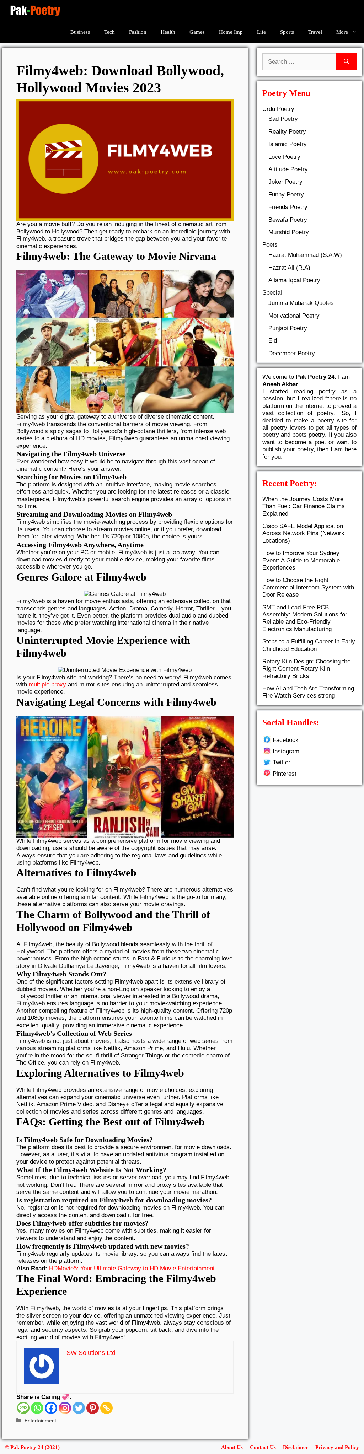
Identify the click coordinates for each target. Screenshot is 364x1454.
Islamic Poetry (287, 144)
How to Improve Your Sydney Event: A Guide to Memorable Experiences (301, 560)
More (342, 32)
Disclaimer (295, 1447)
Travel (315, 32)
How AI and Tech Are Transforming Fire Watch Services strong (308, 692)
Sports (287, 32)
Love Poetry (284, 157)
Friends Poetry (287, 207)
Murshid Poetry (288, 232)
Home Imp (231, 32)
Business (80, 32)
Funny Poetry (286, 194)
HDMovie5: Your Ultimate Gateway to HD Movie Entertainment (132, 1268)
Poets (270, 244)
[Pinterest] (92, 1408)
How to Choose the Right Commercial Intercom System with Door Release (308, 587)
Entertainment (40, 1420)
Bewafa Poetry (287, 219)
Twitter (281, 762)
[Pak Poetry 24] (35, 10)
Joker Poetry (285, 181)
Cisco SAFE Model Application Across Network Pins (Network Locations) (303, 533)
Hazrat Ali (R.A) (289, 267)
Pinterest (284, 773)
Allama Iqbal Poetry (294, 280)
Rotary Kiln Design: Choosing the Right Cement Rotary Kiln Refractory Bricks (306, 668)
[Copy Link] (106, 1408)
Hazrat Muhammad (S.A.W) (305, 255)
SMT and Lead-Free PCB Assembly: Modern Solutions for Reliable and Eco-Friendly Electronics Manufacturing (304, 618)
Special (272, 292)
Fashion (137, 32)
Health (168, 32)
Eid (272, 340)
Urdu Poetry (278, 109)
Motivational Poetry (294, 315)
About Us (232, 1447)
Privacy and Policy (337, 1447)
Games (197, 32)
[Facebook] (51, 1408)
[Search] (346, 61)
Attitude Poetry (288, 169)
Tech (109, 32)
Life (261, 32)
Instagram (286, 751)
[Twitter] (79, 1408)
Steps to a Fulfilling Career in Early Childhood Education (308, 645)
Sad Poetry (283, 118)
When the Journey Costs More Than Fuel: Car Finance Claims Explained (303, 506)
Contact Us (263, 1447)
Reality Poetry (287, 131)
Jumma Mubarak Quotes (301, 303)
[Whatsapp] (37, 1408)
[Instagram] (65, 1408)
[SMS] (23, 1408)
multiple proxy (47, 684)
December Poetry (291, 353)
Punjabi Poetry (287, 328)
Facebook (286, 740)
